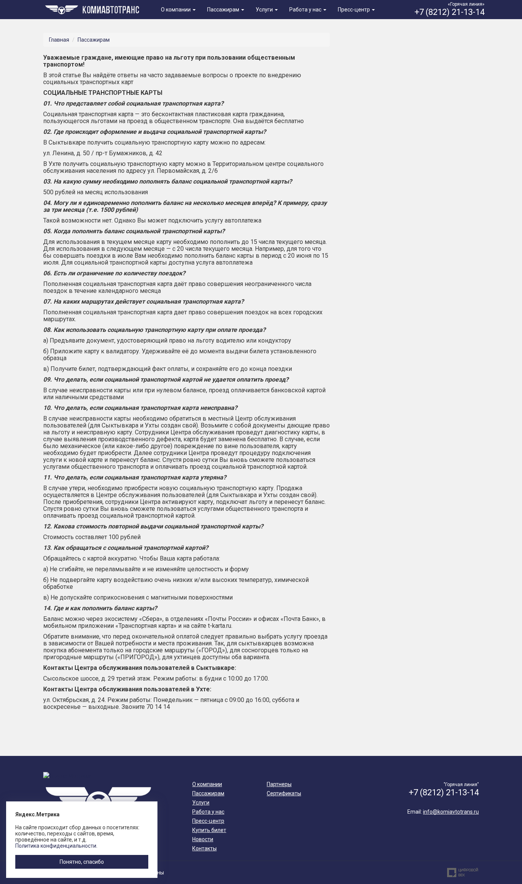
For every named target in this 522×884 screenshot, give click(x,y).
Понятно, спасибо (82, 862)
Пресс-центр (354, 9)
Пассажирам (223, 9)
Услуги (265, 9)
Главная (59, 40)
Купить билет (209, 830)
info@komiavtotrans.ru (451, 812)
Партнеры (279, 784)
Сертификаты (284, 793)
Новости (202, 839)
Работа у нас (306, 9)
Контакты (204, 848)
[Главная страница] (93, 9)
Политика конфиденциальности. (56, 846)
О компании (176, 9)
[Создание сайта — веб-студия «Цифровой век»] (462, 872)
